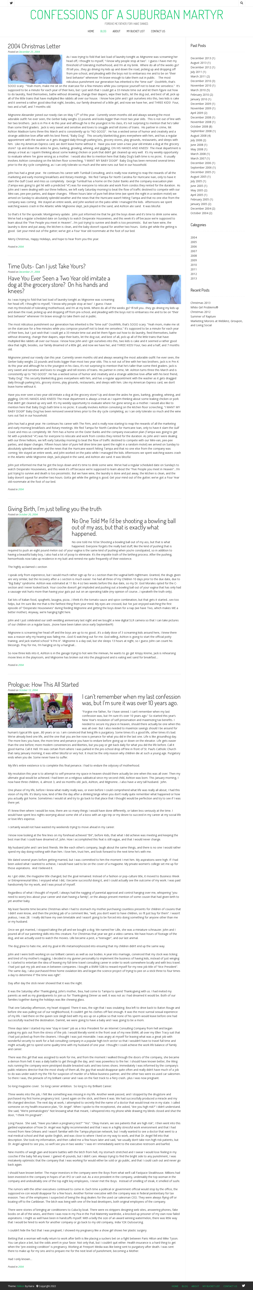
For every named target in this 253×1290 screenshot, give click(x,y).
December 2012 (201, 67)
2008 (194, 255)
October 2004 (199, 213)
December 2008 (201, 117)
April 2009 (197, 113)
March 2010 (198, 90)
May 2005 (197, 190)
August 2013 (199, 63)
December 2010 (201, 81)
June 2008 (197, 145)
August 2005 (199, 176)
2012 (194, 274)
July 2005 (196, 181)
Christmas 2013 (201, 303)
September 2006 (201, 167)
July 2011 (196, 72)
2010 (194, 265)
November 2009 (201, 108)
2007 (194, 251)
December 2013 (201, 58)
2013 (194, 278)
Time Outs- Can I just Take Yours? (47, 266)
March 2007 (198, 158)
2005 (194, 242)
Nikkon (21, 1286)
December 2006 (201, 163)
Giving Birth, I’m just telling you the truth (55, 508)
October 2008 (199, 126)
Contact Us (158, 31)
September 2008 (201, 131)
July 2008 (196, 140)
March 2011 (198, 76)
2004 (21, 246)
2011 (194, 269)
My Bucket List (136, 31)
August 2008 (199, 135)
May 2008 (197, 149)
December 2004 (201, 208)
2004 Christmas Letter (34, 46)
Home (91, 31)
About (116, 31)
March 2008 (198, 154)
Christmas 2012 (201, 312)
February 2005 (200, 199)
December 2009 (201, 104)
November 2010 (201, 85)
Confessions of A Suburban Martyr (126, 14)
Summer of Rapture (203, 316)
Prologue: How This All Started (43, 684)
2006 (194, 246)
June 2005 (197, 186)
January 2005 (199, 204)
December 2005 (201, 172)
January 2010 (199, 99)
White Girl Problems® (204, 307)
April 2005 (197, 195)
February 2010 (200, 94)
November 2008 (201, 122)
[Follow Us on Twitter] (11, 3)
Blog (103, 31)
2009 (194, 260)
